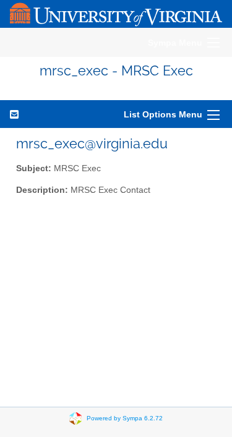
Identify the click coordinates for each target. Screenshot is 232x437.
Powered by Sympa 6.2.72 (125, 418)
